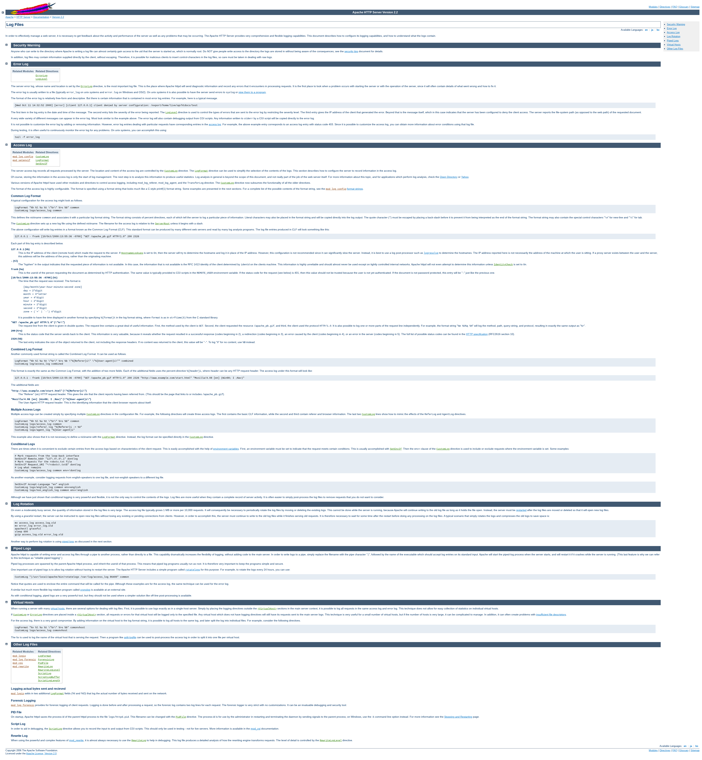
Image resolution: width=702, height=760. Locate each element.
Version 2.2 (58, 17)
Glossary (684, 6)
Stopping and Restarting (458, 716)
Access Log (673, 32)
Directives (665, 6)
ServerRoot (162, 223)
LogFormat (42, 160)
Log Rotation (673, 36)
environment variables (226, 448)
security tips (351, 51)
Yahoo (465, 176)
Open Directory (448, 176)
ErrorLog (41, 75)
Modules (653, 6)
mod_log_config (23, 156)
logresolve (431, 253)
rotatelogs (192, 569)
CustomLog (42, 156)
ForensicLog (46, 659)
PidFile (43, 663)
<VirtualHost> (267, 608)
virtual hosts (58, 608)
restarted (521, 510)
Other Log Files (675, 48)
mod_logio (19, 655)
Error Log (672, 28)
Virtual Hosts (674, 44)
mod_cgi (18, 663)
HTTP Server (23, 17)
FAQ (674, 6)
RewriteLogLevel (49, 670)
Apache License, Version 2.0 (41, 753)
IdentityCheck (503, 264)
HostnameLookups (132, 253)
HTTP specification (477, 334)
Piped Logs (673, 40)
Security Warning (676, 24)
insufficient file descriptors (551, 614)
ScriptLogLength (49, 680)
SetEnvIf (41, 163)
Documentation (41, 17)
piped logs (68, 541)
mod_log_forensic (24, 659)
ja (652, 29)
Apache (9, 17)
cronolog (85, 589)
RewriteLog (45, 666)
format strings (355, 188)
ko (658, 29)
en (646, 29)
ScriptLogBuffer (49, 677)
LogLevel (41, 79)
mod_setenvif (21, 160)
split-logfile (130, 637)
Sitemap (695, 6)
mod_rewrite (21, 666)
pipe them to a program (252, 92)
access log (215, 124)
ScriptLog (44, 673)
